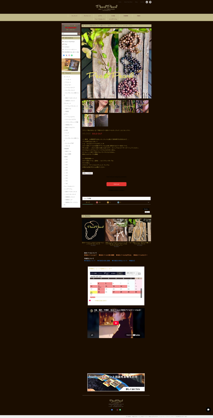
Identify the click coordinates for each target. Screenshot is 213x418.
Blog (136, 2)
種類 (83, 171)
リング (67, 133)
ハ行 (66, 172)
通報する (147, 211)
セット (67, 135)
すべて (88, 202)
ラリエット (68, 82)
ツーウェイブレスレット (71, 106)
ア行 (66, 159)
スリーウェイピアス (70, 119)
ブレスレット (87, 15)
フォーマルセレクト (100, 19)
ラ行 (66, 181)
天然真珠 (125, 15)
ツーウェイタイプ (70, 87)
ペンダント (68, 79)
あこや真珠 (68, 154)
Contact (142, 2)
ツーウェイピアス (70, 116)
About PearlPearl (128, 2)
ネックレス (74, 15)
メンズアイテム (113, 19)
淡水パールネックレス (71, 98)
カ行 (66, 162)
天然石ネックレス (70, 100)
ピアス (100, 15)
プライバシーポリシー (70, 49)
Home (119, 2)
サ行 (66, 164)
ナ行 (66, 170)
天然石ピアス (68, 124)
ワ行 (66, 183)
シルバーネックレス (70, 194)
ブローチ (67, 146)
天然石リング (68, 199)
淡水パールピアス (70, 127)
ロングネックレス (70, 90)
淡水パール (68, 108)
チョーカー (68, 85)
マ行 (66, 175)
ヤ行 (66, 178)
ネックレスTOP (69, 143)
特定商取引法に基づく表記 (71, 52)
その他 (113, 15)
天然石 (138, 15)
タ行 (66, 167)
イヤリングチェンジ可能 (71, 122)
